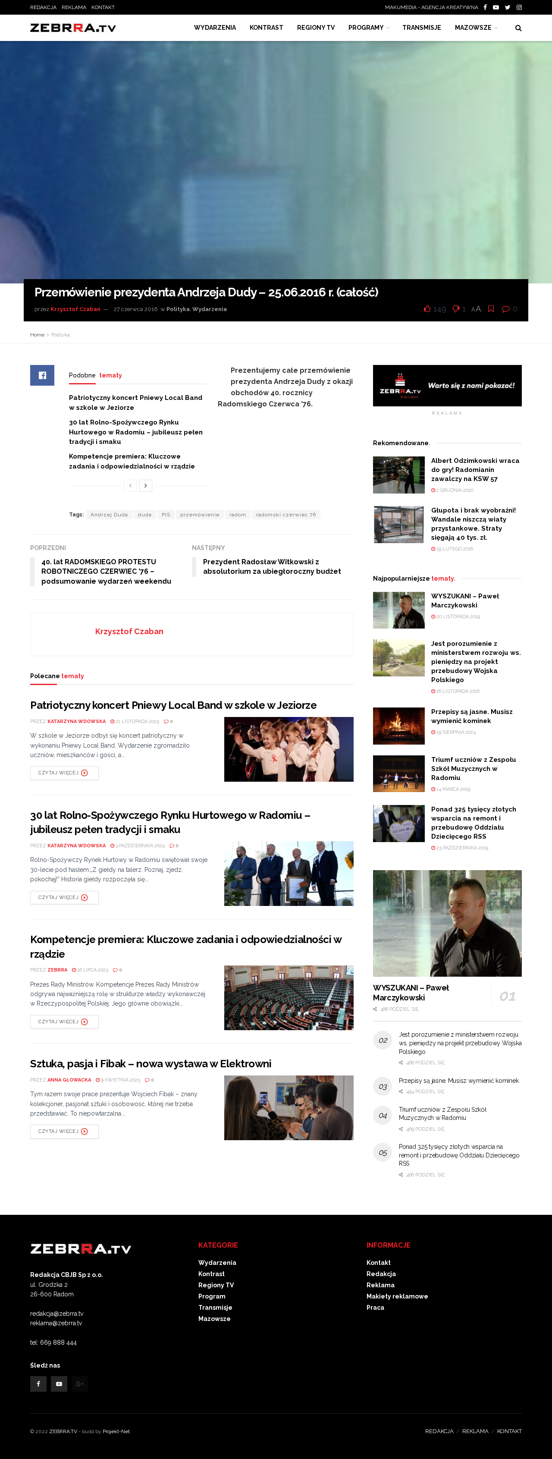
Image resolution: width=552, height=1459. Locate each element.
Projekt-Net (116, 1431)
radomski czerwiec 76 (286, 515)
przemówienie (200, 515)
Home (37, 335)
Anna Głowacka (69, 1080)
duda (145, 515)
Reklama (381, 1285)
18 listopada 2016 (457, 691)
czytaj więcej (58, 773)
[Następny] (145, 486)
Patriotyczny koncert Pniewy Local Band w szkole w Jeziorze (173, 705)
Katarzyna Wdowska (76, 721)
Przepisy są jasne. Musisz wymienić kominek (458, 1080)
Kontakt (379, 1262)
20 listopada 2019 (457, 616)
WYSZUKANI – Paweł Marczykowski (411, 992)
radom (237, 515)
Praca (375, 1307)
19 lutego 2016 (454, 549)
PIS (166, 515)
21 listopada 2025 (136, 721)
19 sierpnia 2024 (455, 732)
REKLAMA (74, 7)
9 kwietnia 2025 (120, 1080)
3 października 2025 (139, 846)
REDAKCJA (43, 7)
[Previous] (130, 486)
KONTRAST (266, 27)
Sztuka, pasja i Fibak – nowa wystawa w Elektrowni (150, 1063)
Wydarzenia (215, 27)
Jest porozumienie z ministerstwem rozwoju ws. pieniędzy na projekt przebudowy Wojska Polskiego (476, 662)
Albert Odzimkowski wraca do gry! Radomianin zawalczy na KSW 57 (475, 470)
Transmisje (215, 1307)
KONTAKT (103, 7)
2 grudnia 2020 (454, 490)
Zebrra (57, 970)
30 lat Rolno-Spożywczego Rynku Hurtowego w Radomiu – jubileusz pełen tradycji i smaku (136, 432)
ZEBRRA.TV (63, 1431)
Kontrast (211, 1273)
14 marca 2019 (452, 789)
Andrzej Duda (109, 515)
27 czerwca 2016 (136, 309)
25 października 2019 (461, 848)
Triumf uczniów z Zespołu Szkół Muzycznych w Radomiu (473, 769)
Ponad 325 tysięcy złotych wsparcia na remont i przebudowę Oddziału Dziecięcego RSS (459, 1155)
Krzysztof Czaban (75, 309)
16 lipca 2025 (92, 970)
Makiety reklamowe (397, 1296)
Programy (366, 27)
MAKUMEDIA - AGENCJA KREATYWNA (433, 7)
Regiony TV (316, 27)
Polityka (178, 309)
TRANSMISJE (421, 27)
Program (212, 1296)
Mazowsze (473, 27)
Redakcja (381, 1273)
